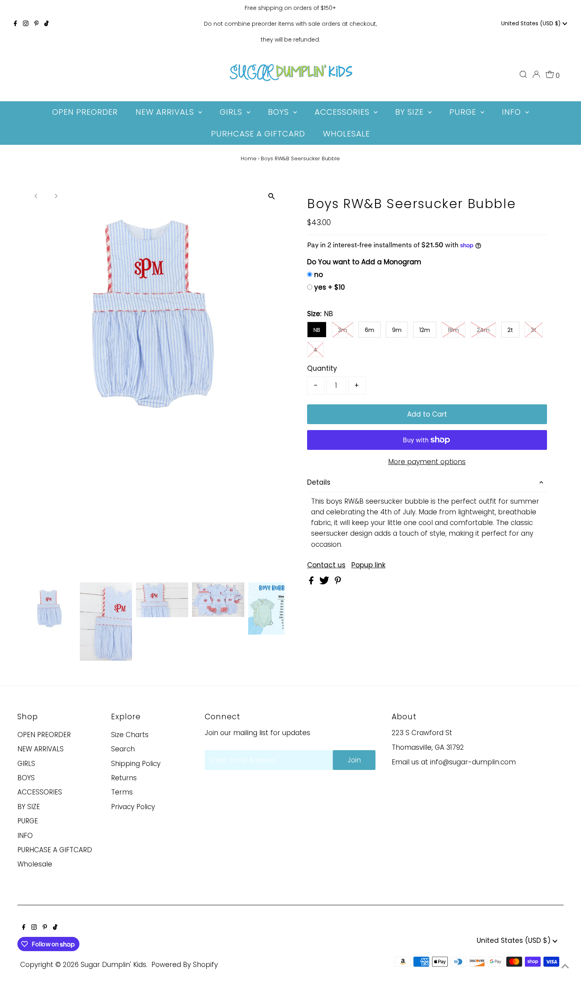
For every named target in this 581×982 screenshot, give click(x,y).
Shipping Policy (135, 763)
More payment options (427, 461)
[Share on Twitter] (325, 582)
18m (453, 330)
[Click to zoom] (272, 196)
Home (249, 158)
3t (533, 330)
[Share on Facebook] (312, 582)
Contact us (326, 565)
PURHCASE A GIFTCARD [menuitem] (258, 133)
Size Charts (130, 734)
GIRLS (26, 763)
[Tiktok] (46, 23)
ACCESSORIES (39, 792)
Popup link (368, 565)
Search (123, 749)
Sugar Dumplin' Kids (113, 964)
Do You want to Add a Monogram (364, 262)
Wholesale (34, 864)
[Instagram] (25, 23)
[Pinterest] (36, 23)
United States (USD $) (531, 23)
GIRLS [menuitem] (232, 112)
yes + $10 (329, 287)
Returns (124, 778)
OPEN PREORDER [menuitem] (85, 112)
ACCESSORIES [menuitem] (343, 112)
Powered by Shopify (184, 964)
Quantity (322, 368)
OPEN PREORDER (44, 734)
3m (342, 330)
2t (510, 330)
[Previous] (36, 196)
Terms (122, 792)
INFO (25, 835)
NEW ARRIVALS (40, 749)
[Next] (55, 196)
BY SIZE (28, 806)
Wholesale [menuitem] (346, 133)
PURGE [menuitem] (464, 112)
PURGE (27, 821)
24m (483, 330)
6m (369, 330)
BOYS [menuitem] (279, 112)
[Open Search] (523, 74)
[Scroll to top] (565, 966)
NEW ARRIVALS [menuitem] (166, 112)
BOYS (26, 778)
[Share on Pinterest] (338, 582)
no (318, 274)
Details (318, 482)
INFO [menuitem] (512, 112)
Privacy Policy (133, 806)
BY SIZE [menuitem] (410, 112)
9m (397, 330)
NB (316, 330)
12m (424, 330)
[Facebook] (15, 23)
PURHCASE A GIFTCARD (54, 850)
